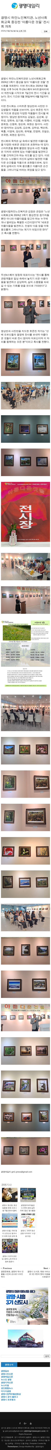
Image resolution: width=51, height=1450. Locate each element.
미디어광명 (6, 1391)
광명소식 (9, 1364)
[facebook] (20, 1423)
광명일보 (5, 1371)
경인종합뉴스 (7, 1388)
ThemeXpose (13, 1447)
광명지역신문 (7, 1382)
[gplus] (25, 1423)
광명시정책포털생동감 (11, 1394)
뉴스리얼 (5, 1385)
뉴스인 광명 (6, 1379)
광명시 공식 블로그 (9, 1397)
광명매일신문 (7, 1377)
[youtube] (31, 1423)
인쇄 (45, 31)
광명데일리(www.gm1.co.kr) (34, 1431)
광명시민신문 (7, 1374)
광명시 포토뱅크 (8, 1399)
